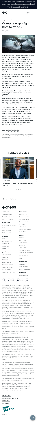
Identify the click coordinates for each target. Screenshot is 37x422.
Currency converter (24, 222)
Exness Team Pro (23, 255)
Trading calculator (24, 219)
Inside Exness (13, 20)
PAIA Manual (5, 403)
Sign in (28, 13)
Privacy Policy (6, 400)
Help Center (22, 247)
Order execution (6, 232)
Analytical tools (23, 214)
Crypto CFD (5, 248)
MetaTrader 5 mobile (7, 264)
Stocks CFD (5, 243)
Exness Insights (23, 232)
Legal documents (23, 266)
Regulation (22, 264)
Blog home (5, 20)
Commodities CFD (7, 241)
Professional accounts (8, 217)
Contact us (22, 245)
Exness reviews (23, 242)
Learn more (18, 351)
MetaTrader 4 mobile (7, 267)
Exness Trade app (6, 262)
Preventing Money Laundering (10, 398)
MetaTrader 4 (5, 259)
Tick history (22, 224)
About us (21, 237)
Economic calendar (24, 217)
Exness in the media (24, 250)
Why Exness (22, 240)
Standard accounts (7, 214)
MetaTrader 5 (5, 257)
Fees (3, 227)
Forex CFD (5, 238)
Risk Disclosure (6, 395)
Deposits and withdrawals (9, 225)
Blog (20, 258)
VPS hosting (22, 227)
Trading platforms (6, 254)
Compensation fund (24, 269)
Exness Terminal (6, 269)
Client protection (6, 230)
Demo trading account (8, 219)
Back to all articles (10, 199)
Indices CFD (5, 246)
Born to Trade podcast (25, 229)
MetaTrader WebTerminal (8, 272)
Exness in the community (26, 252)
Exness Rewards (23, 275)
